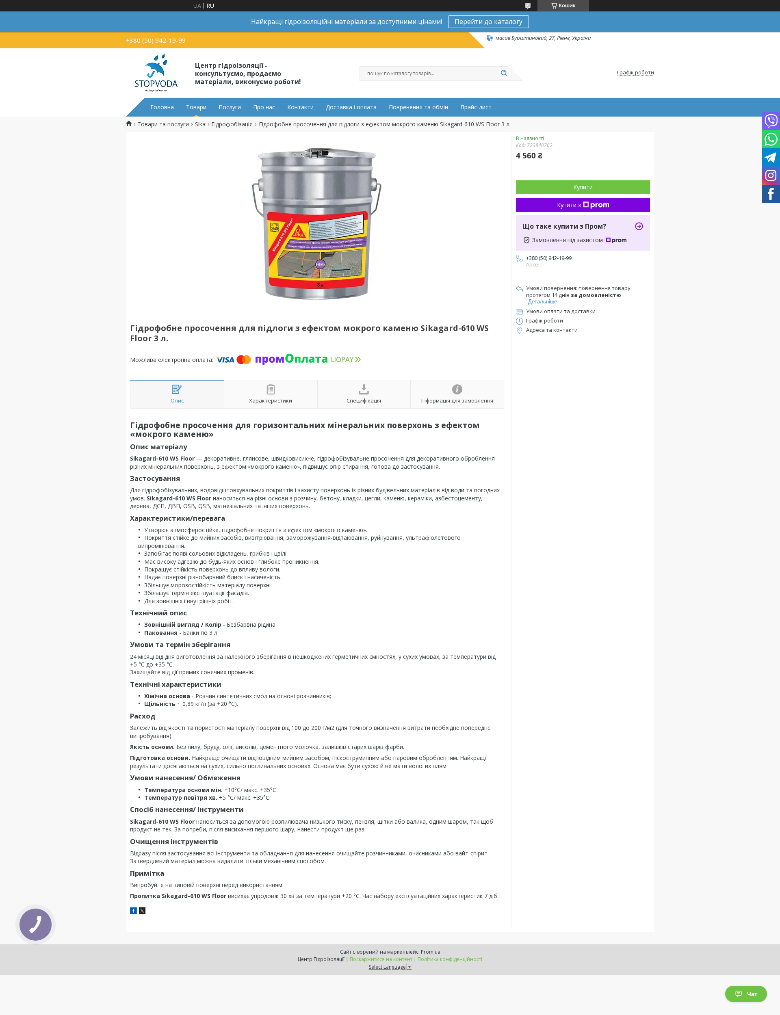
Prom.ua (430, 951)
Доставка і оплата (351, 107)
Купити (583, 187)
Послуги (230, 107)
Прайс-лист (476, 107)
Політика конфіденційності (450, 959)
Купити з (569, 205)
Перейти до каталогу (488, 21)
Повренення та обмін (418, 107)
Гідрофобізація (232, 124)
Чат (752, 994)
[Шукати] (504, 73)
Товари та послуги (163, 124)
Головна (162, 107)
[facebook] (133, 911)
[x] (142, 911)
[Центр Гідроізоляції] (157, 72)
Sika (200, 124)
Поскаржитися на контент (381, 959)
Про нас (264, 107)
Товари (196, 107)
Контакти (300, 107)
